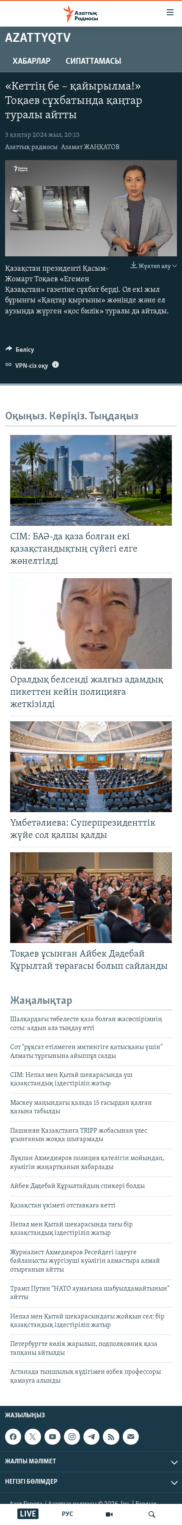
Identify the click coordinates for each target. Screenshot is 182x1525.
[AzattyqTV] (109, 1514)
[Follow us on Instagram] (72, 1437)
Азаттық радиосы (31, 147)
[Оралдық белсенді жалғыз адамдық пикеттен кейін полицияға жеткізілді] (91, 623)
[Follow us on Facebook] (13, 1437)
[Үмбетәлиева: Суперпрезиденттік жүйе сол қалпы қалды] (91, 766)
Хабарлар (31, 61)
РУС (67, 1514)
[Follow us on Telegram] (91, 1437)
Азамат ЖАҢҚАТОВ (90, 147)
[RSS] (111, 1437)
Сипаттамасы (93, 61)
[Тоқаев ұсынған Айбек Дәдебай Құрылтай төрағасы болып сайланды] (91, 897)
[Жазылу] (131, 1437)
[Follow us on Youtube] (52, 1437)
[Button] (20, 352)
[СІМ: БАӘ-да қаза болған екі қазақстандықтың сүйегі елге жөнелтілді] (91, 480)
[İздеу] (152, 1514)
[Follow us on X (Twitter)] (33, 1437)
